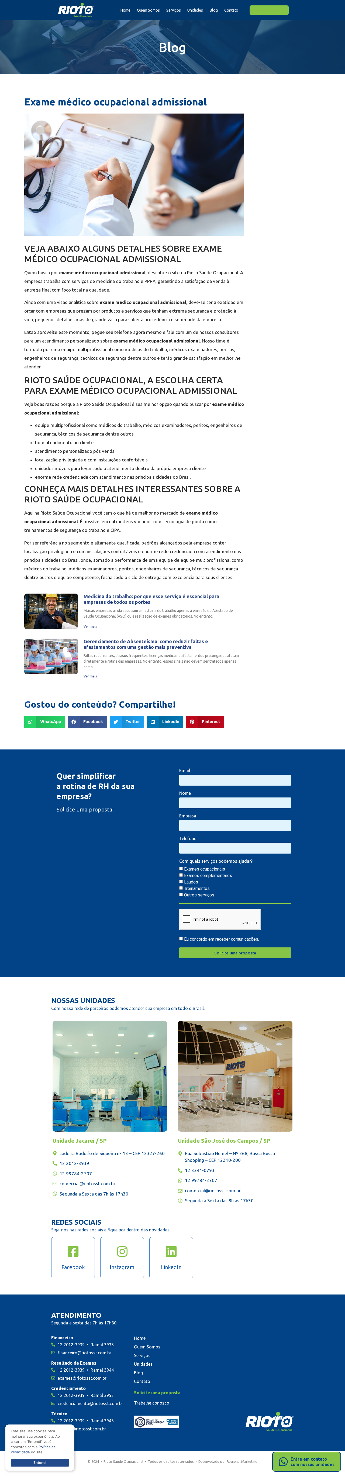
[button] (44, 722)
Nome (185, 793)
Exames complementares (208, 875)
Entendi (39, 1462)
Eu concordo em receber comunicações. (221, 939)
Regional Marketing (242, 1461)
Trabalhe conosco (151, 1402)
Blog (213, 10)
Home (125, 10)
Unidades (195, 10)
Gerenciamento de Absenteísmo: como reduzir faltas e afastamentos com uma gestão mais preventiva (146, 644)
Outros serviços (199, 895)
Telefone (187, 838)
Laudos (191, 882)
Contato (231, 10)
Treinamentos (197, 888)
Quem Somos (148, 10)
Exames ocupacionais (204, 869)
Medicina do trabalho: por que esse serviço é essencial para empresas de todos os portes (151, 599)
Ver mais (90, 626)
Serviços (173, 10)
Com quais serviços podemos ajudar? (216, 861)
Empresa (187, 816)
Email (184, 770)
